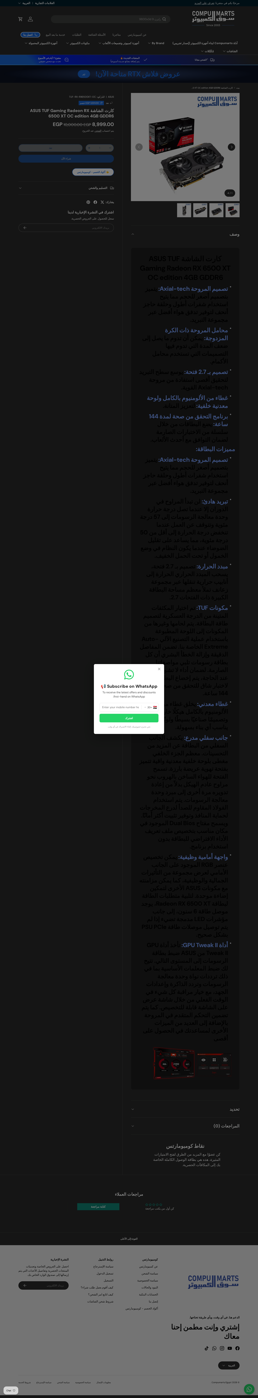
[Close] (159, 669)
